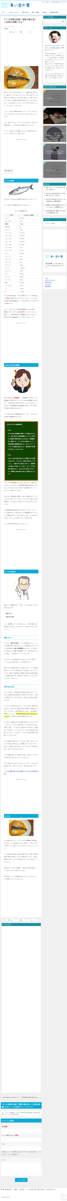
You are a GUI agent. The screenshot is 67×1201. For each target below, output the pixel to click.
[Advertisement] (21, 49)
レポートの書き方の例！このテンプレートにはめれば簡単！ (55, 116)
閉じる (10, 170)
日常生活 (44, 12)
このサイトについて (13, 12)
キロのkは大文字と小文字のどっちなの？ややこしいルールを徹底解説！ (54, 152)
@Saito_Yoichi (55, 47)
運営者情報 (48, 286)
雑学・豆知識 (35, 12)
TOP (7, 1189)
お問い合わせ (25, 12)
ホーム (3, 12)
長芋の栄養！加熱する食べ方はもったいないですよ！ (32, 1097)
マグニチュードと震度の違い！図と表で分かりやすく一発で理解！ (55, 134)
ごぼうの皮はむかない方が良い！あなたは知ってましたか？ (11, 1097)
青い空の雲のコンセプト (51, 98)
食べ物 (6, 28)
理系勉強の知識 (54, 12)
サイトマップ (48, 284)
